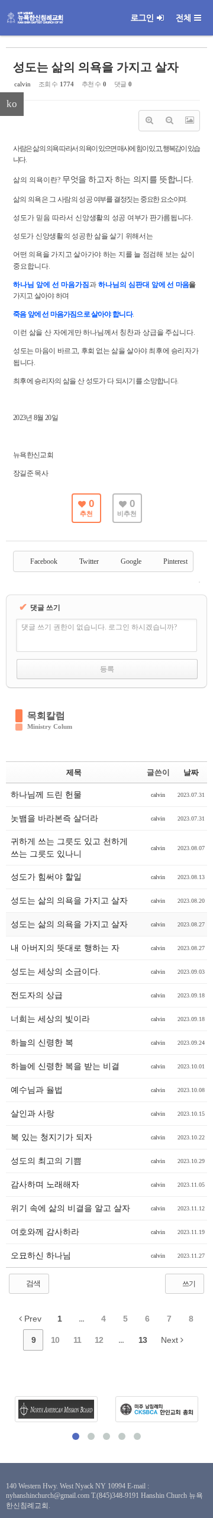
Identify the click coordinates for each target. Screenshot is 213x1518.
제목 (74, 772)
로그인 (142, 17)
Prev (31, 1318)
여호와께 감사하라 (45, 1232)
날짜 (191, 772)
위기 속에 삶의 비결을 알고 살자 (70, 1208)
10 (55, 1340)
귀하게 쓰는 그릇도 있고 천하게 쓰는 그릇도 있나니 (69, 847)
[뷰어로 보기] (189, 121)
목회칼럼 (46, 715)
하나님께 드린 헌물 (46, 794)
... (81, 1318)
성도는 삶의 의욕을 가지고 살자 (96, 66)
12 (99, 1340)
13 (142, 1340)
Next (170, 1340)
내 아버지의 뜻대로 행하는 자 (65, 948)
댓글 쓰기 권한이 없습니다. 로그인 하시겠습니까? (99, 627)
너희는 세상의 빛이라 (50, 1019)
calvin (22, 84)
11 (77, 1340)
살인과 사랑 (32, 1113)
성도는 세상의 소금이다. (56, 971)
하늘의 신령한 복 (42, 1042)
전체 (183, 17)
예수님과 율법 (37, 1090)
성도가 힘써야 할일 (46, 877)
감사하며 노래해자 (45, 1184)
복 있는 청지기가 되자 (51, 1137)
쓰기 (188, 1284)
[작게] (169, 121)
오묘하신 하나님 (41, 1255)
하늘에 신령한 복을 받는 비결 (65, 1066)
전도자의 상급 (37, 995)
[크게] (149, 121)
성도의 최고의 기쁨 (46, 1161)
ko (12, 103)
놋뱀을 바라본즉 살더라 (54, 818)
